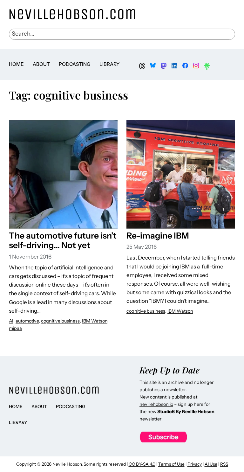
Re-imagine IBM (157, 235)
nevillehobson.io (156, 404)
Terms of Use (171, 464)
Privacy (194, 464)
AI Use (211, 464)
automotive (27, 321)
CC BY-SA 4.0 (142, 464)
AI (11, 321)
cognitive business (60, 321)
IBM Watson (94, 321)
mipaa (15, 328)
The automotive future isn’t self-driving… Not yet (63, 240)
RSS (224, 464)
